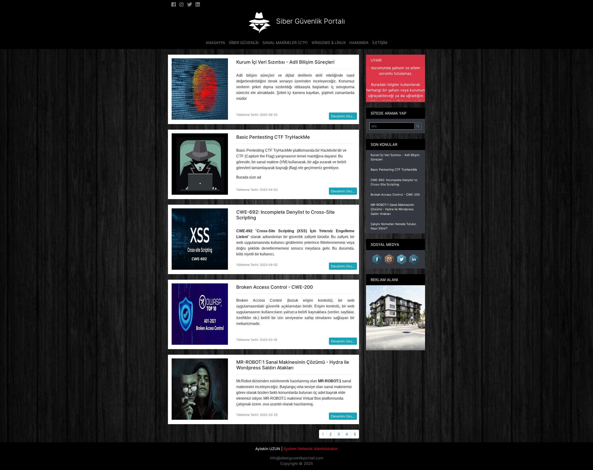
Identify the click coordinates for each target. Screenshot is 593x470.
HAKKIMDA (359, 42)
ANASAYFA (215, 42)
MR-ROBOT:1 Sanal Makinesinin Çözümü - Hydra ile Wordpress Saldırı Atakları (392, 209)
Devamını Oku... (343, 116)
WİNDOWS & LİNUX (329, 42)
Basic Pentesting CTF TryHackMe (394, 169)
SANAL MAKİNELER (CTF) (285, 42)
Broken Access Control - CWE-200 (395, 194)
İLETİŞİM (379, 42)
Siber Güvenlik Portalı (310, 21)
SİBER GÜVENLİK (244, 42)
